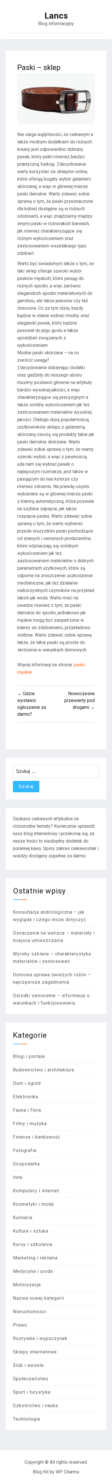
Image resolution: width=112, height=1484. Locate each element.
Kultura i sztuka (30, 1231)
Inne (18, 1177)
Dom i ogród (27, 1083)
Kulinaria (22, 1217)
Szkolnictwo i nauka (35, 1405)
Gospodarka (26, 1164)
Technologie (26, 1419)
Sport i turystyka (32, 1392)
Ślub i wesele (28, 1365)
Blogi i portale (29, 1056)
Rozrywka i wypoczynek (40, 1338)
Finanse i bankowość (36, 1137)
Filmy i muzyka (30, 1123)
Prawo (20, 1325)
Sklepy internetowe (35, 1352)
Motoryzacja (27, 1284)
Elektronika (25, 1096)
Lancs (56, 15)
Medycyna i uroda (33, 1271)
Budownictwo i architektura (43, 1070)
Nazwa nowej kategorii (38, 1298)
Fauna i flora (27, 1110)
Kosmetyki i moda (33, 1204)
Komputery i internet (36, 1190)
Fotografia (24, 1150)
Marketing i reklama (35, 1258)
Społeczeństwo (31, 1378)
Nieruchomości (30, 1311)
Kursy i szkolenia (32, 1244)
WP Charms (67, 1472)
